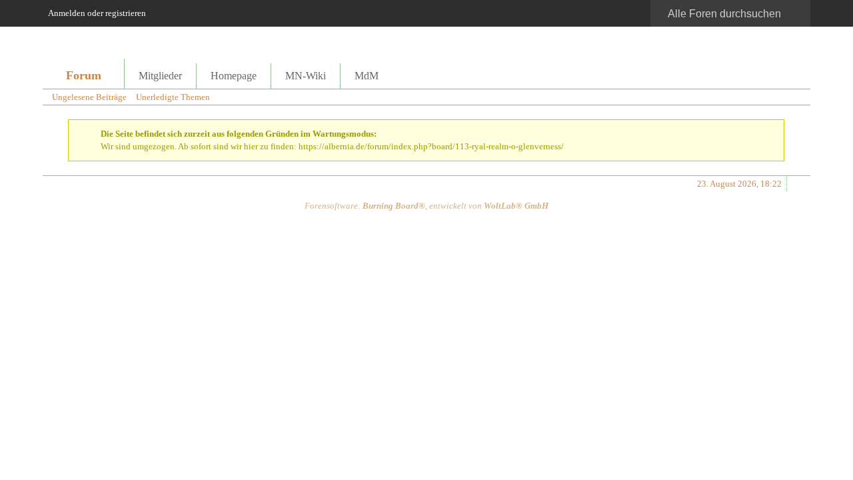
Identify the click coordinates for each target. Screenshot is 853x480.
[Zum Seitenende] (796, 97)
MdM (367, 75)
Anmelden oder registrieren (97, 13)
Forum (83, 75)
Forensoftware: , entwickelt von (426, 206)
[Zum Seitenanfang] (796, 183)
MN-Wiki (305, 75)
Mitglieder (160, 75)
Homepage (234, 75)
